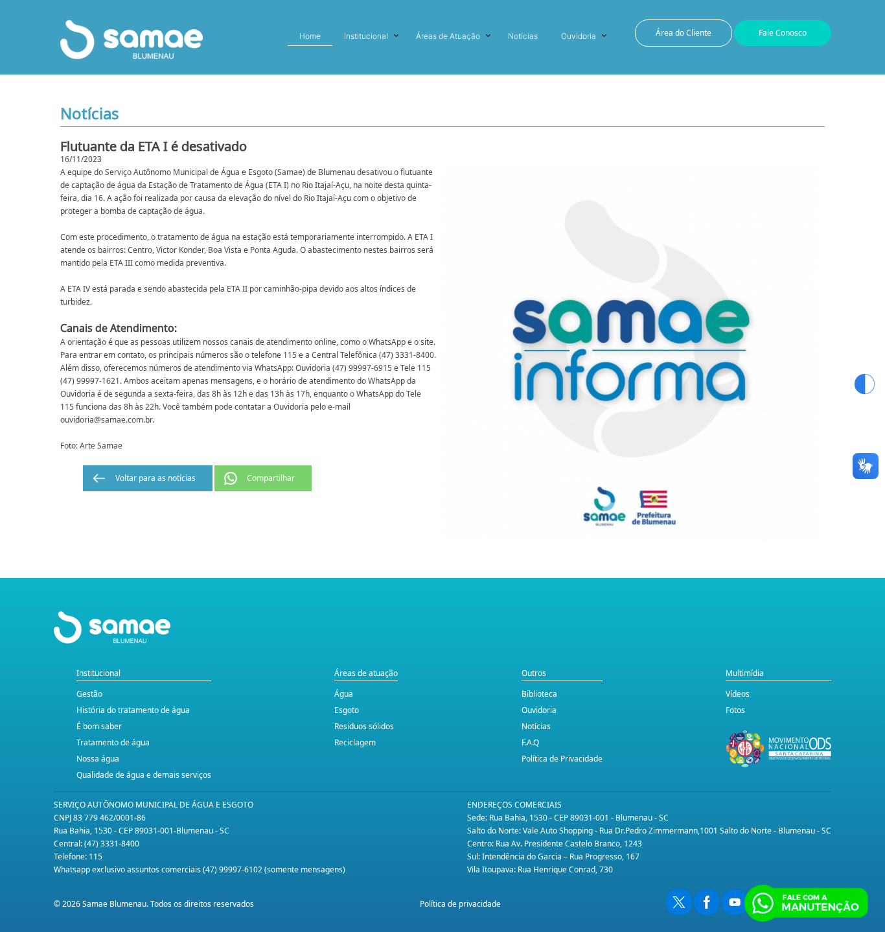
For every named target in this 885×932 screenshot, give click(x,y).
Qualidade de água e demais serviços (143, 774)
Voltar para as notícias (155, 477)
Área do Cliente (683, 32)
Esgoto (346, 710)
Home (310, 36)
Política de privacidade (460, 903)
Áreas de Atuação (448, 36)
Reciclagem (355, 742)
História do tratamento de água (133, 710)
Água (343, 693)
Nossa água (97, 758)
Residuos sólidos (364, 726)
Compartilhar (271, 477)
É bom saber (99, 726)
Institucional (366, 36)
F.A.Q (530, 742)
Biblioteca (539, 693)
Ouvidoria (578, 36)
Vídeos (738, 693)
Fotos (735, 710)
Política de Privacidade (562, 758)
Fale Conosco (783, 32)
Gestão (89, 693)
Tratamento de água (113, 742)
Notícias (523, 36)
